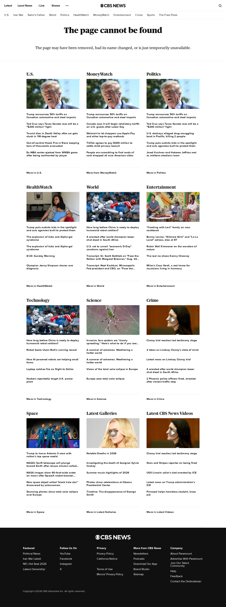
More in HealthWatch (39, 286)
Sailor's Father (36, 15)
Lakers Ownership (34, 569)
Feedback (176, 576)
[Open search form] (220, 5)
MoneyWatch (101, 15)
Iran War (18, 15)
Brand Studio (141, 569)
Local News (25, 5)
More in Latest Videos (160, 512)
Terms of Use (105, 569)
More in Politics (156, 172)
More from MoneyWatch (102, 172)
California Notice (107, 558)
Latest (8, 5)
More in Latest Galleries (101, 512)
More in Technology (38, 399)
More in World (95, 286)
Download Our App (145, 563)
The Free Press (168, 15)
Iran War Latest (32, 558)
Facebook (66, 558)
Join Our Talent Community (179, 564)
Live (42, 5)
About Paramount (181, 553)
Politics (64, 15)
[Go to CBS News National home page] (113, 5)
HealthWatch (81, 15)
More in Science (96, 399)
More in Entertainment (161, 286)
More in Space (35, 512)
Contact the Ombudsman (185, 581)
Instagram (66, 563)
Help (173, 571)
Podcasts (138, 558)
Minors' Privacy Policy (110, 574)
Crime (139, 15)
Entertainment (122, 15)
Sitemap (138, 574)
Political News (31, 553)
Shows (56, 5)
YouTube (65, 553)
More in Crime (155, 399)
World (52, 15)
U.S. (6, 15)
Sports (151, 15)
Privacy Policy (105, 553)
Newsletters (140, 553)
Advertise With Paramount (186, 558)
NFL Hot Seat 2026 (34, 563)
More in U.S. (34, 172)
